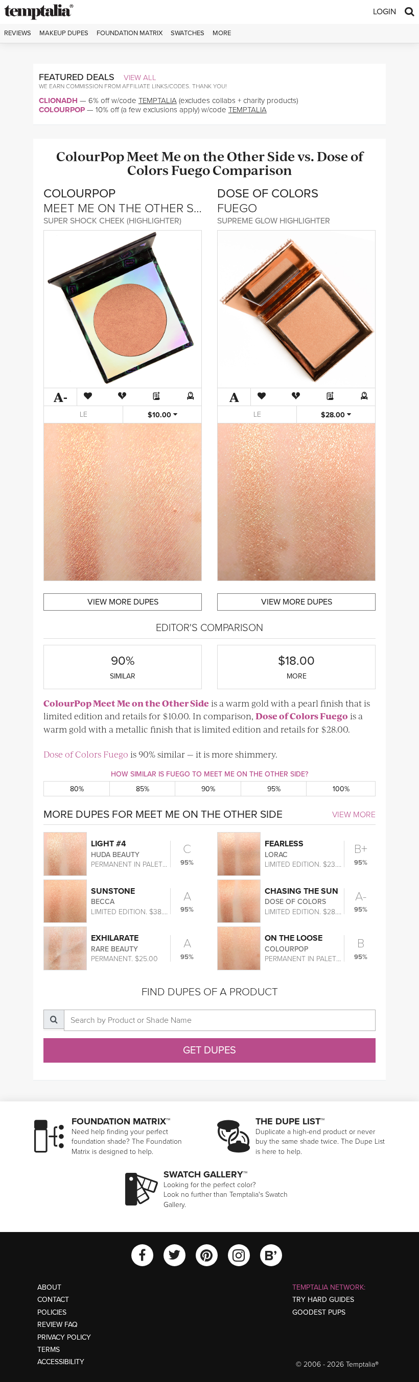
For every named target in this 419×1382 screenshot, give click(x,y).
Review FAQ (57, 1324)
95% (274, 789)
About (49, 1287)
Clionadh (58, 100)
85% (142, 789)
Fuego (190, 170)
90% (208, 789)
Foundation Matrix (129, 33)
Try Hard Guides (323, 1299)
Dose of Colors (286, 716)
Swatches (187, 33)
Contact (53, 1299)
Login (384, 12)
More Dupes (122, 602)
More (222, 33)
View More (354, 815)
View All (140, 77)
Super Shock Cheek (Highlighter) (112, 221)
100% (341, 789)
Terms (48, 1349)
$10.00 (160, 415)
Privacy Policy (64, 1337)
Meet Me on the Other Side (211, 156)
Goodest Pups (318, 1312)
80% (77, 789)
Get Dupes (209, 1050)
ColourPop (62, 109)
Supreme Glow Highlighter (273, 221)
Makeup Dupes (63, 33)
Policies (51, 1312)
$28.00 (334, 415)
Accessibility (60, 1362)
